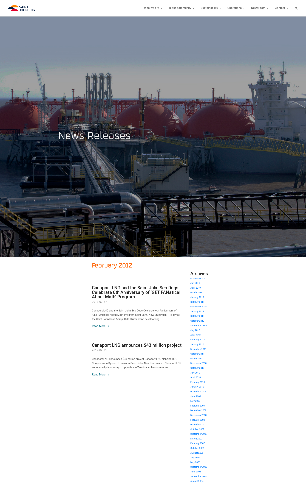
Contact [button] (280, 8)
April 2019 (195, 287)
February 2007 (197, 443)
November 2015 (198, 306)
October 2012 (197, 320)
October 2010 (197, 368)
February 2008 (197, 420)
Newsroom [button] (258, 8)
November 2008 (198, 415)
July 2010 (195, 372)
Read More (99, 326)
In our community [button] (180, 8)
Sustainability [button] (210, 8)
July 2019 (195, 283)
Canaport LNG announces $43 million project (137, 345)
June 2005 (195, 471)
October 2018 (197, 302)
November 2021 (198, 278)
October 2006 (197, 448)
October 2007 (197, 429)
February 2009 (197, 405)
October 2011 (197, 353)
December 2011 (198, 349)
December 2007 (198, 424)
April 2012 (195, 335)
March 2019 (196, 292)
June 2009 (195, 396)
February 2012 (197, 339)
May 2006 (195, 462)
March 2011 (196, 358)
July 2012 (195, 330)
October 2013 (197, 316)
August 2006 (196, 453)
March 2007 (196, 438)
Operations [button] (234, 8)
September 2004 (198, 476)
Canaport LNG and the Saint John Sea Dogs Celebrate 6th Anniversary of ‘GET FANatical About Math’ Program (136, 292)
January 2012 (197, 344)
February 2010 (197, 382)
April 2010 (195, 377)
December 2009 (198, 391)
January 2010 (197, 386)
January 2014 (197, 311)
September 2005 (198, 467)
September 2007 (198, 434)
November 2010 (198, 363)
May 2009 (195, 401)
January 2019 (197, 297)
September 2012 (198, 325)
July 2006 (195, 457)
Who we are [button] (152, 8)
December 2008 (198, 410)
